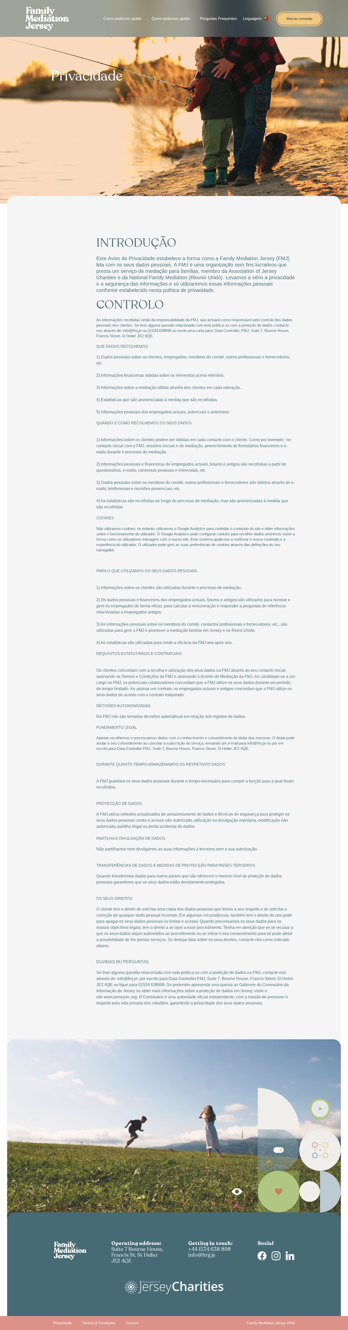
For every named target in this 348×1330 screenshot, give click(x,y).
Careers (132, 1323)
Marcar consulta (299, 19)
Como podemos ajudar (122, 18)
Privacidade (62, 1323)
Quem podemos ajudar (171, 18)
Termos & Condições (98, 1323)
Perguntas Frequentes (218, 18)
